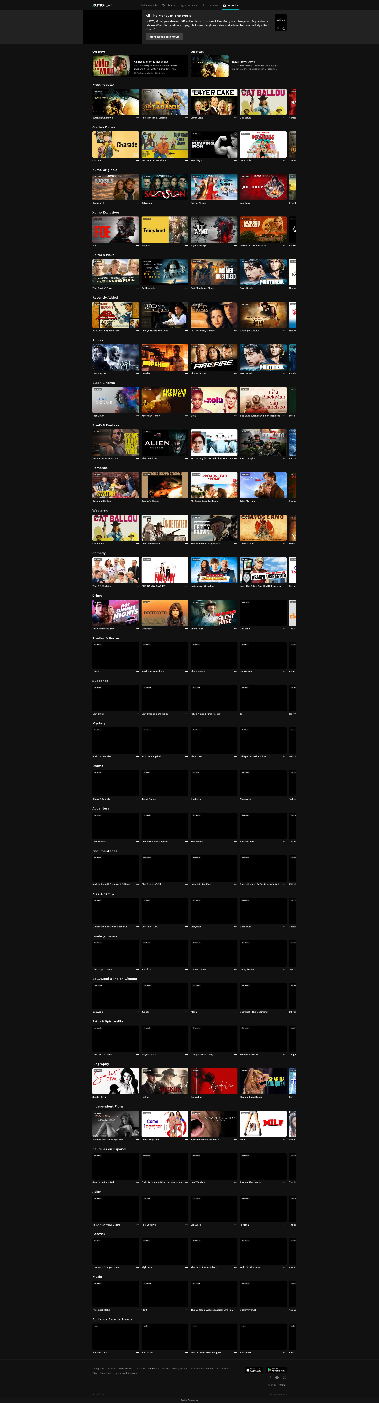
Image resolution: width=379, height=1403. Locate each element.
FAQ (94, 1373)
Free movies (192, 5)
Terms (165, 1368)
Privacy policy (179, 1368)
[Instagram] (269, 1377)
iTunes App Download (254, 1370)
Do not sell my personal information (119, 1373)
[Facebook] (277, 1377)
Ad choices (223, 1368)
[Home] (102, 5)
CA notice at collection (202, 1368)
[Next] (286, 101)
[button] (164, 36)
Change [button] (283, 1385)
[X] (284, 1377)
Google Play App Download (276, 1370)
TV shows (213, 5)
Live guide (151, 5)
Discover (171, 5)
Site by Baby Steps (278, 1394)
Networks (233, 5)
